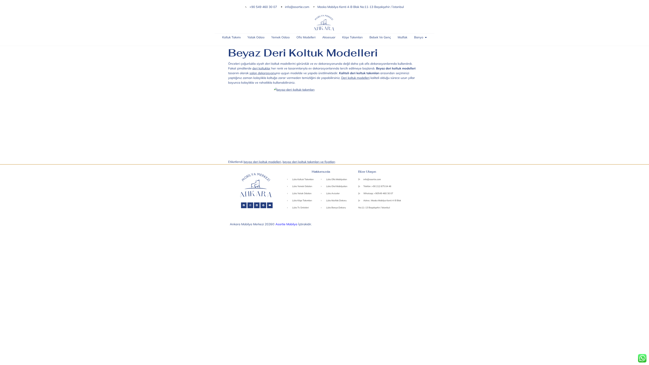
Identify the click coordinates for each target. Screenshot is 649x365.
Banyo (418, 37)
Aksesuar (328, 37)
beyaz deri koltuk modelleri (262, 162)
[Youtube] (270, 205)
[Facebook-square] (244, 205)
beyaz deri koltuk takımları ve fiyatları (309, 162)
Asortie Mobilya (286, 224)
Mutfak (402, 37)
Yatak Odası (256, 37)
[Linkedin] (257, 205)
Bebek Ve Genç (380, 37)
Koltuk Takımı (231, 37)
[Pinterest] (263, 205)
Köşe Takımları (352, 37)
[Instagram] (250, 205)
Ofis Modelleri (306, 37)
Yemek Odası (280, 37)
